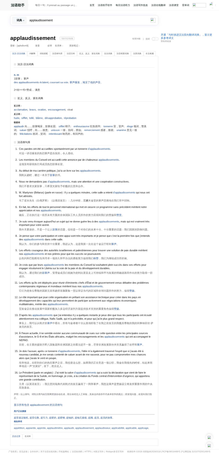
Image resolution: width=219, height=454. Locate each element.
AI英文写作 (98, 451)
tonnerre (108, 126)
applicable (131, 428)
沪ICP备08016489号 (170, 451)
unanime (121, 130)
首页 (92, 5)
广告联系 (13, 451)
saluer (23, 130)
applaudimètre (55, 428)
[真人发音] (116, 148)
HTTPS (88, 451)
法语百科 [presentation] (71, 53)
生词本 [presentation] (28, 436)
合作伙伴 (34, 451)
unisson (55, 130)
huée (16, 118)
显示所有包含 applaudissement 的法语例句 (38, 405)
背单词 (185, 5)
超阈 (90, 417)
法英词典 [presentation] (137, 53)
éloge (130, 126)
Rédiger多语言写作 (115, 451)
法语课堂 (174, 5)
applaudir (19, 126)
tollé (31, 118)
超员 (96, 417)
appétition (19, 428)
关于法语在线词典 (48, 451)
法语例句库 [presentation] (57, 53)
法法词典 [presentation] (108, 53)
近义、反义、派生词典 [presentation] (89, 53)
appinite (41, 428)
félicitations (26, 134)
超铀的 (69, 417)
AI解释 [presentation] (32, 53)
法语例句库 (23, 142)
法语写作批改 (140, 5)
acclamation (20, 109)
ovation (42, 109)
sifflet (24, 118)
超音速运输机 (21, 417)
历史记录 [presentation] (16, 436)
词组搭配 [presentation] (44, 53)
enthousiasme (81, 126)
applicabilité (118, 428)
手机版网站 (64, 451)
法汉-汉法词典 (25, 64)
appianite (31, 428)
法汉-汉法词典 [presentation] (18, 53)
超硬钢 (61, 417)
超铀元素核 (81, 417)
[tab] (18, 53)
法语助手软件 (105, 5)
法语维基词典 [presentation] (123, 53)
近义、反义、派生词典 (30, 98)
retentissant (55, 134)
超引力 (44, 417)
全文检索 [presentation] (150, 53)
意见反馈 (23, 451)
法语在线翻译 (158, 5)
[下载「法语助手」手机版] (209, 437)
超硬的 (52, 417)
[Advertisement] (186, 96)
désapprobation (53, 118)
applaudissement (84, 428)
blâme (39, 118)
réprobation (70, 118)
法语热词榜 (77, 451)
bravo (32, 109)
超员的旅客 (106, 417)
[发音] (32, 5)
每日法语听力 (123, 5)
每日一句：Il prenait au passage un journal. (56, 5)
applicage (143, 428)
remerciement (92, 130)
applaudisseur (102, 428)
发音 (37, 45)
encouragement (56, 109)
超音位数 (34, 417)
